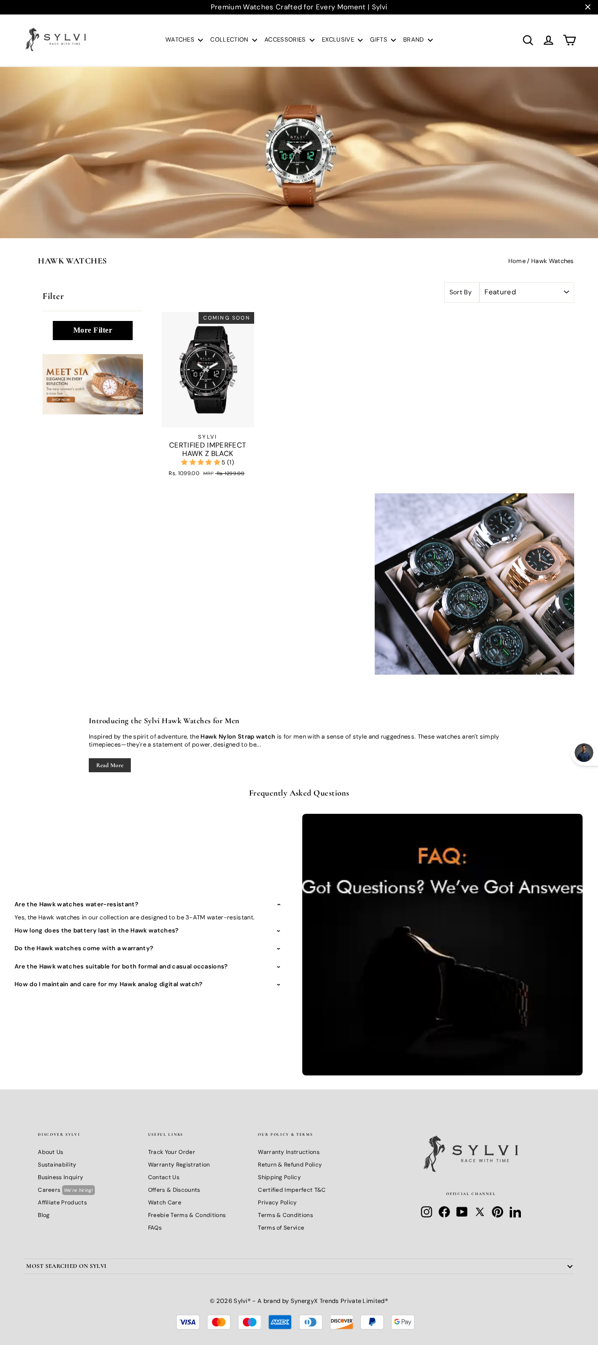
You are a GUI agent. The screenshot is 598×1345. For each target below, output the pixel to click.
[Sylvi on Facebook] (444, 1211)
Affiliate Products (62, 1202)
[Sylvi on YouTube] (462, 1211)
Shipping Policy (279, 1177)
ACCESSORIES (285, 39)
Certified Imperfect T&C (292, 1190)
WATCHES (180, 39)
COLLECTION (230, 39)
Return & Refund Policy (290, 1164)
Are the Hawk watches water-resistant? (76, 904)
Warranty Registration (179, 1164)
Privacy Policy (277, 1202)
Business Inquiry (60, 1177)
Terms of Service (281, 1227)
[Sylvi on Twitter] (479, 1211)
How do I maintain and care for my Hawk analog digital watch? (108, 984)
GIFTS (379, 39)
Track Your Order (171, 1152)
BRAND (414, 39)
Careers (65, 1190)
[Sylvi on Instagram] (426, 1211)
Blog (44, 1215)
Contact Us (163, 1177)
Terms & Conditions (285, 1215)
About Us (51, 1152)
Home (517, 261)
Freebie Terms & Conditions (187, 1215)
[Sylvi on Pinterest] (497, 1211)
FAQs (155, 1227)
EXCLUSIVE (339, 39)
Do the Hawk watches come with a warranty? (83, 948)
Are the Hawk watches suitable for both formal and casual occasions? (121, 966)
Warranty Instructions (289, 1152)
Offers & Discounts (174, 1190)
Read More (110, 765)
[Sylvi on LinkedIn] (515, 1211)
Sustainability (57, 1164)
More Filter (93, 330)
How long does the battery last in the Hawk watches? (96, 930)
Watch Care (164, 1202)
